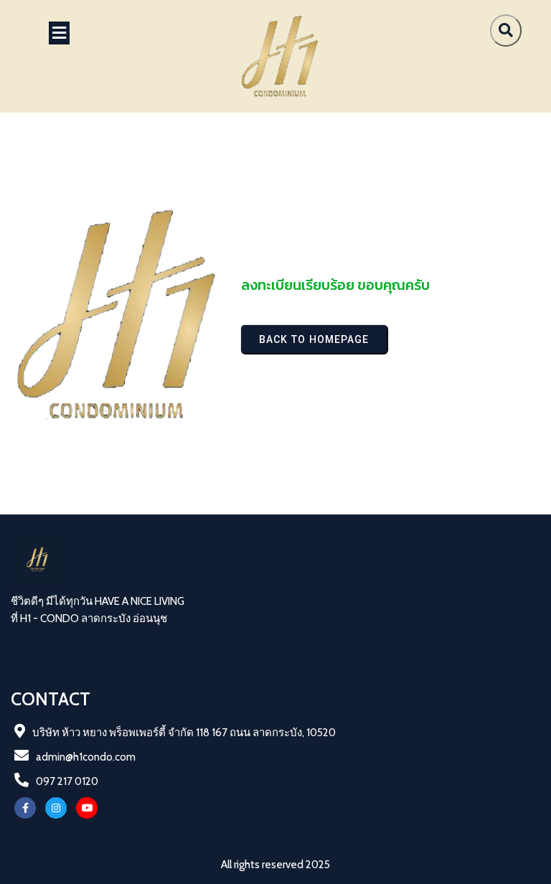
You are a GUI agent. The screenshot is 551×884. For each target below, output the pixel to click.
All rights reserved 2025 (275, 864)
